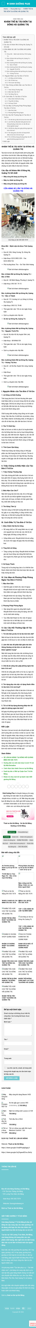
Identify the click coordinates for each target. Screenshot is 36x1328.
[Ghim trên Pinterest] (23, 786)
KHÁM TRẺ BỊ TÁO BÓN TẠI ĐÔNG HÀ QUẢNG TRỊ (16, 41)
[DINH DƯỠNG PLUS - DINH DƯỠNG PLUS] (18, 3)
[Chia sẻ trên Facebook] (12, 786)
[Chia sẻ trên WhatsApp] (9, 786)
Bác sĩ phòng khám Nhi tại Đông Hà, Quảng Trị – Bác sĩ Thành (19, 64)
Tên (6, 1039)
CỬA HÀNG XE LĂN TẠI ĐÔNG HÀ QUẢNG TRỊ (17, 51)
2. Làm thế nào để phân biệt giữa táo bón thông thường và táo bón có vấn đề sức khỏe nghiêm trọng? (19, 124)
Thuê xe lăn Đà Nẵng (11, 823)
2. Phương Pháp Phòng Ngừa (15, 112)
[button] (3, 3)
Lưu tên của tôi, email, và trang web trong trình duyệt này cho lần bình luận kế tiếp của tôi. (18, 1071)
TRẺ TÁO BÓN (22, 846)
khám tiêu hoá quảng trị (17, 843)
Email (6, 1049)
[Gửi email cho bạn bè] (20, 786)
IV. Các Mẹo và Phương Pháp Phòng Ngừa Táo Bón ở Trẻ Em (17, 107)
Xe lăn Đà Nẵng (26, 823)
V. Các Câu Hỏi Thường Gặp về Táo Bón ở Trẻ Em (17, 116)
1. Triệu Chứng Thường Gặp (15, 89)
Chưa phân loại (15, 9)
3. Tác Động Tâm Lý (12, 94)
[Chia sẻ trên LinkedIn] (27, 786)
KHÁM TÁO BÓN (22, 840)
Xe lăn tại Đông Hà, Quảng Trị (15, 319)
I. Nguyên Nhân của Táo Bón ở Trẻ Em (16, 76)
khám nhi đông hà (9, 840)
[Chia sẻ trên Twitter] (16, 786)
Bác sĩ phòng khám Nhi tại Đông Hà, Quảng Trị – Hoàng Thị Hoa (19, 72)
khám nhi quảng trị (26, 837)
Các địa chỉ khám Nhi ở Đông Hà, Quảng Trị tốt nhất (18, 46)
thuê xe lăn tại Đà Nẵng (15, 1295)
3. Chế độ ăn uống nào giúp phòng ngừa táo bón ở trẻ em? (19, 129)
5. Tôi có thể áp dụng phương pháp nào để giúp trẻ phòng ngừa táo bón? (19, 138)
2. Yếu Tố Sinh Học (12, 80)
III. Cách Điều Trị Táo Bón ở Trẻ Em (15, 96)
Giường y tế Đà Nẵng (18, 826)
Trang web (7, 1058)
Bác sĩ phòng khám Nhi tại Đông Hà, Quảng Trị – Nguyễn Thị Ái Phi (19, 68)
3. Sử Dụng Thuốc (12, 103)
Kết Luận (7, 141)
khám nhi (15, 837)
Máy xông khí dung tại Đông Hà (15, 177)
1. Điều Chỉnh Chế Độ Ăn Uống (15, 99)
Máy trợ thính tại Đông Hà (13, 180)
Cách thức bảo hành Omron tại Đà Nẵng (18, 768)
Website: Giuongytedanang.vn (13, 1203)
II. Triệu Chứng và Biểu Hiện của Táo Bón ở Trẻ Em (18, 86)
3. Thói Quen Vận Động (13, 82)
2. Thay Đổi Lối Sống (12, 101)
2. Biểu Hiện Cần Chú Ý (13, 92)
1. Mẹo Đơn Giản (11, 110)
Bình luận (8, 1022)
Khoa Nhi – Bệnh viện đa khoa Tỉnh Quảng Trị (19, 55)
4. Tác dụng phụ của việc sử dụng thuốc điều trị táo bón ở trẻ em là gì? (18, 134)
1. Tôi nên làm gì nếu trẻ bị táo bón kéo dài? (19, 119)
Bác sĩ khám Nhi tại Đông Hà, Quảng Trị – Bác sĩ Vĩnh (19, 59)
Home (6, 9)
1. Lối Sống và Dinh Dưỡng (14, 78)
